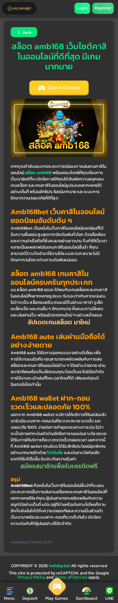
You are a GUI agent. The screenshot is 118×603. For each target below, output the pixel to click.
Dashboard (86, 598)
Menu (9, 598)
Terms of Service (71, 577)
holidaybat (60, 566)
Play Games (56, 598)
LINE (109, 598)
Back (26, 33)
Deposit (30, 598)
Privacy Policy (31, 577)
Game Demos (63, 87)
